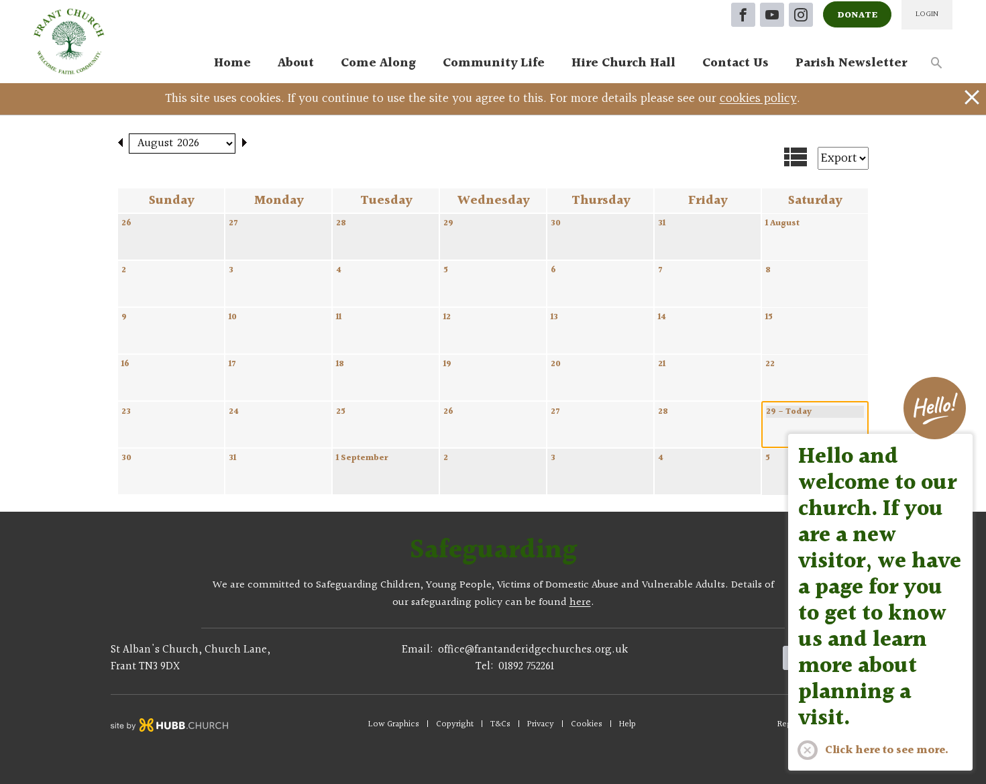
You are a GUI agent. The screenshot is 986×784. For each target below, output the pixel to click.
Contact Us (735, 63)
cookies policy (758, 99)
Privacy (540, 724)
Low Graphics (393, 724)
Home (232, 63)
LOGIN (927, 14)
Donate (857, 15)
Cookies (586, 724)
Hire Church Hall (623, 63)
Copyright (455, 724)
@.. (533, 650)
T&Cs (500, 724)
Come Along (378, 63)
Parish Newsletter (851, 63)
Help (627, 724)
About (296, 63)
